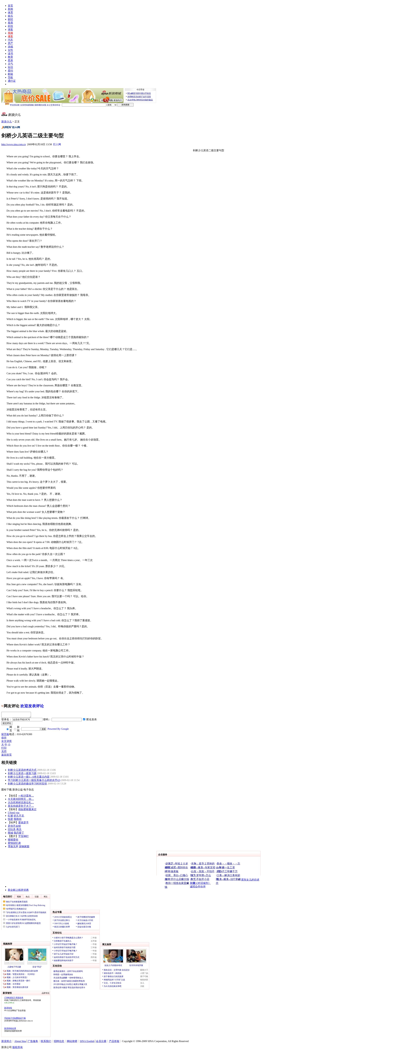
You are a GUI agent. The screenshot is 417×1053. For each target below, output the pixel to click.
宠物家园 (24, 846)
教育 (10, 57)
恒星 (10, 819)
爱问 (10, 70)
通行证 (12, 80)
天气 (10, 63)
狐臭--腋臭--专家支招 (203, 867)
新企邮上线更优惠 (18, 890)
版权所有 (17, 1047)
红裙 (10, 815)
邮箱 (10, 74)
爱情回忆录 (14, 843)
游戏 (10, 46)
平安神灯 (23, 836)
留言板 (5, 734)
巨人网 (57, 144)
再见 (19, 829)
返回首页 (6, 754)
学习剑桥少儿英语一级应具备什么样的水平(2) (34, 780)
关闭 (4, 751)
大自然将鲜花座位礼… (21, 802)
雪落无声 (13, 846)
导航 (10, 77)
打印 (4, 748)
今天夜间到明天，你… (21, 799)
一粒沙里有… (26, 795)
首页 (10, 5)
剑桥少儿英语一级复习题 (22, 773)
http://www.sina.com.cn (13, 144)
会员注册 (101, 1041)
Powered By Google (58, 728)
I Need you (13, 812)
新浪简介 (6, 1041)
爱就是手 (23, 822)
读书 (10, 53)
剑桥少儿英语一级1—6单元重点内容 (29, 776)
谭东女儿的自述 (250, 879)
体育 (10, 12)
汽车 (10, 39)
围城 (10, 832)
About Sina (20, 1041)
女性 (10, 50)
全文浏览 (6, 741)
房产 (10, 43)
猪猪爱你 (13, 839)
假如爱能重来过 (27, 809)
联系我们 (46, 1041)
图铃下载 (6, 789)
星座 (10, 60)
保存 (4, 737)
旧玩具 (12, 829)
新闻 (10, 9)
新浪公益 (17, 789)
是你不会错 (14, 826)
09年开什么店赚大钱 (177, 879)
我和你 (18, 819)
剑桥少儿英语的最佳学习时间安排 (27, 783)
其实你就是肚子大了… (21, 805)
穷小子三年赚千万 (227, 871)
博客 (10, 29)
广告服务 (33, 1041)
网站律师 (72, 1041)
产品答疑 (114, 1041)
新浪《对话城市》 (200, 883)
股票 (10, 22)
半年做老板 (172, 871)
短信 (10, 67)
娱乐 (10, 15)
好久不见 (19, 815)
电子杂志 (28, 789)
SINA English (87, 1041)
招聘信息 (59, 1041)
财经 (10, 19)
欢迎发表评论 (32, 706)
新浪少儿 (6, 121)
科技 (10, 26)
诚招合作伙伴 (198, 886)
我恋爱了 (19, 832)
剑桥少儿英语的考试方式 (22, 769)
